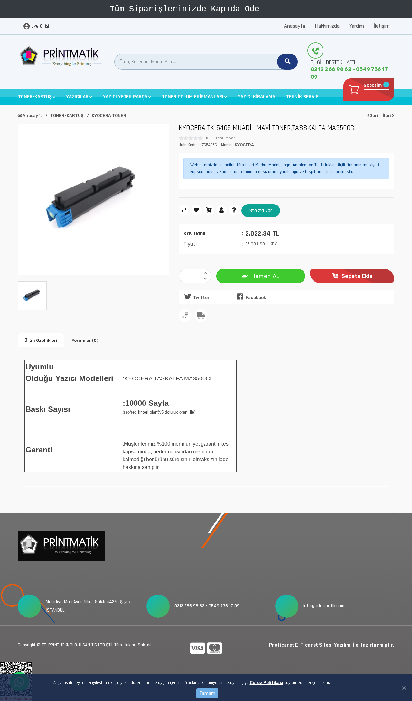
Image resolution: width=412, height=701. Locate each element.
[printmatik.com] (61, 57)
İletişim (381, 26)
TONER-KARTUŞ (67, 115)
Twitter (201, 297)
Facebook (256, 297)
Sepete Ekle (357, 276)
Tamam (207, 693)
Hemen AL (265, 276)
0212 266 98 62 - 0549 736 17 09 (349, 73)
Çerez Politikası (266, 682)
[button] (37, 97)
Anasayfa (294, 26)
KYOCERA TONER (109, 115)
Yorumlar (85, 340)
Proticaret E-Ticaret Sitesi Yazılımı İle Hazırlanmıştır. (331, 645)
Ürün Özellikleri (40, 340)
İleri (387, 115)
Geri (374, 115)
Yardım (356, 26)
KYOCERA (244, 144)
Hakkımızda (327, 26)
